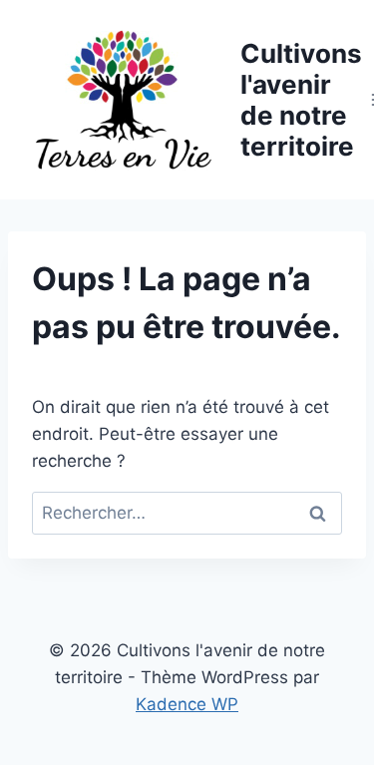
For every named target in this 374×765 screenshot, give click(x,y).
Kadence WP (187, 704)
